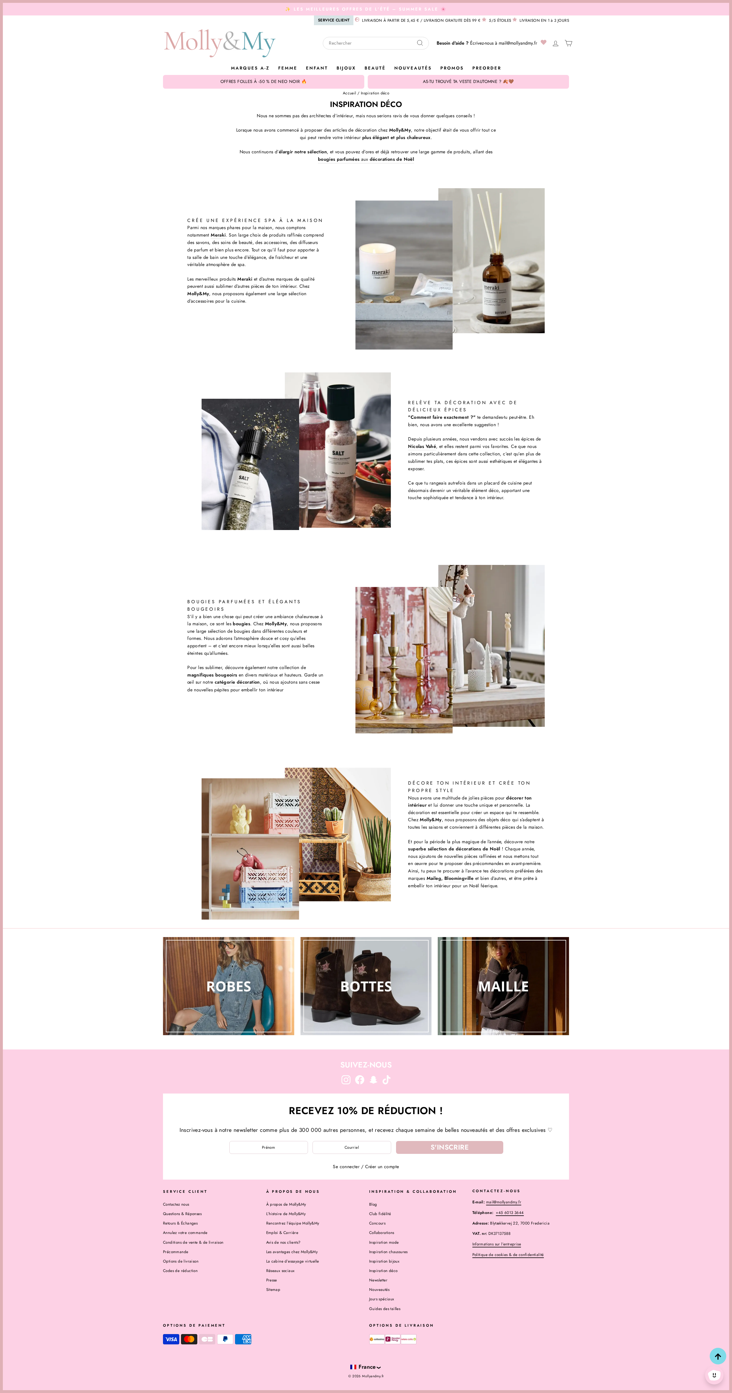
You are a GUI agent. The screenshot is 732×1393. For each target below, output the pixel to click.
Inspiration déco (383, 1270)
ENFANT (317, 68)
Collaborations (381, 1232)
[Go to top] (718, 1356)
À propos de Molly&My (286, 1204)
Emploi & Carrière (282, 1232)
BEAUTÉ (375, 68)
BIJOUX (346, 68)
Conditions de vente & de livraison (193, 1242)
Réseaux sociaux (280, 1270)
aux (366, 159)
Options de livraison (180, 1261)
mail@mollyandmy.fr (518, 43)
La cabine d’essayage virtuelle (292, 1261)
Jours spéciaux (381, 1299)
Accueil (349, 93)
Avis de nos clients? (283, 1242)
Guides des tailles (384, 1308)
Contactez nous (176, 1204)
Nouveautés (413, 68)
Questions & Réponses (182, 1214)
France (367, 1367)
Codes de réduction (180, 1270)
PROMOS (452, 68)
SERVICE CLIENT (334, 20)
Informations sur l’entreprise (496, 1244)
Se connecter (346, 1166)
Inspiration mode (384, 1242)
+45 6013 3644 (510, 1212)
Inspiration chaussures (388, 1252)
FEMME (287, 68)
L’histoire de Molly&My (286, 1214)
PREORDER (486, 68)
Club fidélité (380, 1214)
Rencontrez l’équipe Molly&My (292, 1223)
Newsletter (378, 1280)
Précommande (175, 1252)
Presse (271, 1280)
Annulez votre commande (185, 1232)
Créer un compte (382, 1166)
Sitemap (273, 1289)
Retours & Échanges (180, 1223)
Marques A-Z (250, 68)
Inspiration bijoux (384, 1261)
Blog (373, 1204)
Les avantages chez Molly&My (292, 1252)
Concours (377, 1223)
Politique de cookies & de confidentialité (508, 1254)
